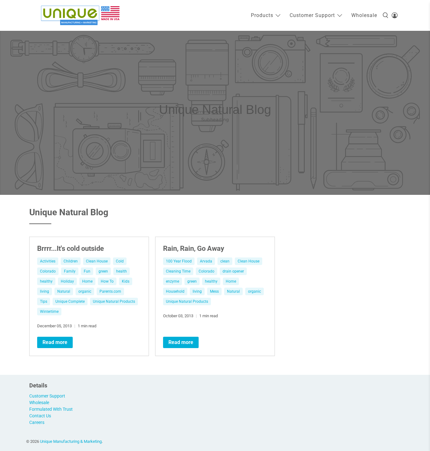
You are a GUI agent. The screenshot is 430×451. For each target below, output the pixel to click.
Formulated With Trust (51, 409)
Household (175, 291)
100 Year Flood (179, 261)
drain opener (233, 271)
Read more (54, 342)
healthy (46, 281)
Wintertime (49, 311)
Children (71, 261)
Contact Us (40, 415)
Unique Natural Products (114, 301)
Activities (47, 261)
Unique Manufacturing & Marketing (71, 441)
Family (70, 271)
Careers (36, 422)
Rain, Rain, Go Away (193, 248)
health (121, 271)
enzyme (172, 281)
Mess (214, 291)
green (103, 271)
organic (84, 291)
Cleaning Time (178, 271)
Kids (125, 281)
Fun (87, 271)
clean (224, 261)
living (44, 291)
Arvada (206, 261)
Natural (63, 291)
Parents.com (110, 291)
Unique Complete (70, 301)
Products (262, 15)
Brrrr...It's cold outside (70, 248)
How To (107, 281)
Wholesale (364, 15)
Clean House (97, 261)
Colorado (48, 271)
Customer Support (312, 15)
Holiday (67, 281)
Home (87, 281)
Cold (120, 261)
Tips (43, 301)
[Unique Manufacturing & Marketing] (80, 15)
